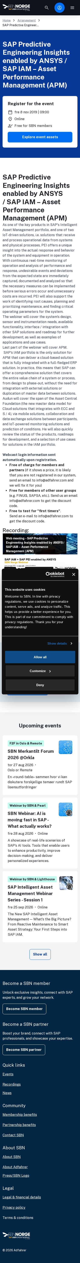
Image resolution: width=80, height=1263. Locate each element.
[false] (47, 8)
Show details (57, 643)
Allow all (40, 657)
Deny (40, 685)
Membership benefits (20, 1115)
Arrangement (26, 20)
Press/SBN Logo (16, 1176)
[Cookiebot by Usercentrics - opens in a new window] (47, 574)
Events (8, 1074)
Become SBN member (24, 1009)
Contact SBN (13, 1135)
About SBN (12, 1157)
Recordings (12, 1084)
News (7, 1093)
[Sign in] (59, 8)
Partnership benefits (19, 1125)
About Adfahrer (15, 1167)
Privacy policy (14, 1208)
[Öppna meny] (72, 8)
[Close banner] (73, 574)
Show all (40, 954)
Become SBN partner (24, 1050)
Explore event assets (40, 137)
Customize (38, 671)
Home (7, 20)
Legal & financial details (22, 1197)
